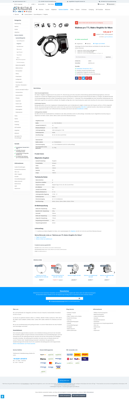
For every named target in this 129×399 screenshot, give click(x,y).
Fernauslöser (19, 71)
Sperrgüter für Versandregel (18, 137)
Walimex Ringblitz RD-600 (74, 275)
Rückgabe (69, 327)
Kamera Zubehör (19, 35)
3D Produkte (18, 127)
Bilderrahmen (19, 68)
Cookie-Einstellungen (20, 167)
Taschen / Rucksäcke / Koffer (21, 85)
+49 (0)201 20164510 (20, 359)
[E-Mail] (90, 78)
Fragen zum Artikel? (100, 43)
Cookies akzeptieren (64, 395)
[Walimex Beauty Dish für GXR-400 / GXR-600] (58, 269)
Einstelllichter (80, 108)
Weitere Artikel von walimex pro (44, 239)
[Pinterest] (86, 78)
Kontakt (16, 176)
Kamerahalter (19, 95)
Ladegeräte (18, 79)
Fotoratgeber (19, 109)
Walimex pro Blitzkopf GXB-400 (107, 276)
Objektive (17, 32)
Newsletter (96, 321)
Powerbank (19, 76)
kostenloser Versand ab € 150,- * (22, 148)
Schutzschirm (19, 92)
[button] (2, 396)
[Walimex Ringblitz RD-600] (74, 269)
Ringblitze (18, 43)
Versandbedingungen (20, 179)
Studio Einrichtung (71, 318)
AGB (16, 186)
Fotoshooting (18, 23)
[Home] (36, 9)
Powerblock (19, 55)
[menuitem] (21, 4)
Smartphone (19, 106)
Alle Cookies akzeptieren (79, 395)
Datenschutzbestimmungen (58, 301)
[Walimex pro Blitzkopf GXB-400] (107, 269)
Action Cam (19, 103)
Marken (16, 26)
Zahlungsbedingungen (72, 321)
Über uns (17, 171)
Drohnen (17, 121)
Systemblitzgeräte (20, 38)
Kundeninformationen (20, 169)
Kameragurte (19, 82)
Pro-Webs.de (76, 386)
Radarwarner (19, 112)
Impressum (17, 188)
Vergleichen (79, 43)
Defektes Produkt (71, 312)
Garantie (96, 318)
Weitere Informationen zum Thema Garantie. (24, 343)
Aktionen (17, 133)
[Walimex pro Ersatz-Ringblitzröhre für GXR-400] (41, 269)
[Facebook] (76, 78)
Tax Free (69, 319)
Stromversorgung (20, 62)
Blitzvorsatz (19, 49)
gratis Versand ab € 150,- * (20, 1)
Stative (16, 118)
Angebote (17, 130)
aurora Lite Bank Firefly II (22, 89)
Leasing (69, 314)
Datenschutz (18, 183)
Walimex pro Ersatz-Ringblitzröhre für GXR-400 (41, 276)
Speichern (108, 57)
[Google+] (80, 78)
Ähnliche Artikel (38, 260)
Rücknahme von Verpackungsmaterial (103, 323)
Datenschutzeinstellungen (50, 395)
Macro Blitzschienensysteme (20, 58)
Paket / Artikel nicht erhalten (74, 316)
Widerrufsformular (72, 330)
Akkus (17, 73)
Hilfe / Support (18, 174)
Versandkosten (25, 383)
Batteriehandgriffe (20, 65)
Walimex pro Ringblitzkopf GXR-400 (90, 276)
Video (16, 115)
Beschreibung (37, 88)
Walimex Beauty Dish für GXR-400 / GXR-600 (58, 276)
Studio (16, 29)
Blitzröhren (84, 107)
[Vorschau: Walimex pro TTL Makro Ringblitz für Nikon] (37, 25)
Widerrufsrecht (18, 181)
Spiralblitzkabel (19, 46)
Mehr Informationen (89, 392)
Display (17, 98)
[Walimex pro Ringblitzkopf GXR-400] (91, 269)
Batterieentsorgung (99, 314)
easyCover (18, 101)
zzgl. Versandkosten (108, 36)
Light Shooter (19, 52)
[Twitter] (83, 78)
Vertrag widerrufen (64, 380)
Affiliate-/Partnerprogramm (101, 312)
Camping (17, 124)
